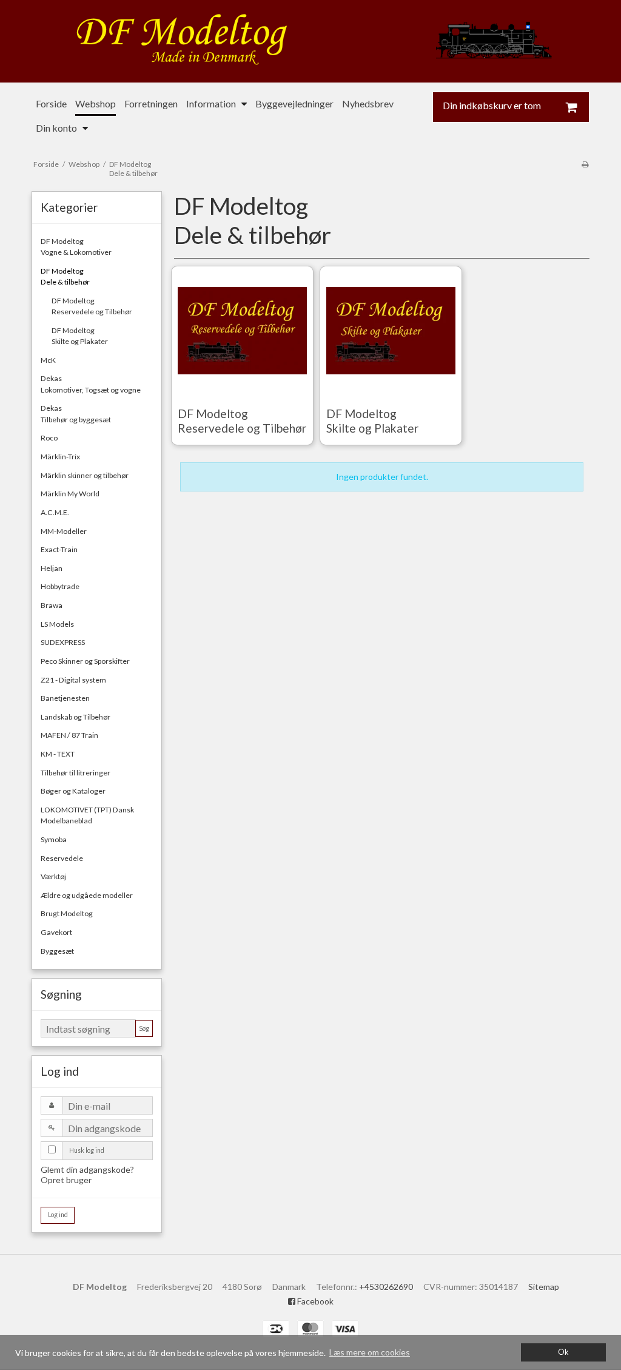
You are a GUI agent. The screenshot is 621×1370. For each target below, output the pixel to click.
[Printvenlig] (584, 164)
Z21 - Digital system (73, 679)
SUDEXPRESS (63, 642)
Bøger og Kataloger (73, 790)
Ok (563, 1352)
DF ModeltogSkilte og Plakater (80, 336)
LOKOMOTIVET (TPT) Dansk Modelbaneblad (87, 815)
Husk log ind (86, 1150)
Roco (49, 437)
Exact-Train (59, 549)
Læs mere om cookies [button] (369, 1352)
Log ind (58, 1214)
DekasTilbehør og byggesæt (76, 413)
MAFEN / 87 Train (69, 735)
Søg (144, 1028)
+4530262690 (386, 1286)
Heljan (51, 568)
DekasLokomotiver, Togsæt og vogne (91, 384)
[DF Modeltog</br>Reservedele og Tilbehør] (242, 331)
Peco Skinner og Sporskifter (85, 661)
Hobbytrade (60, 586)
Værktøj (53, 876)
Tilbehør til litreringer (75, 772)
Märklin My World (70, 493)
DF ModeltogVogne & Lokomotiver (76, 247)
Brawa (51, 605)
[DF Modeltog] (310, 41)
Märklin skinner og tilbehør (85, 475)
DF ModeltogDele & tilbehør (65, 276)
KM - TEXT (58, 753)
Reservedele (62, 858)
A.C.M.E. (55, 512)
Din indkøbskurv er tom (492, 105)
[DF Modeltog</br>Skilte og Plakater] (390, 331)
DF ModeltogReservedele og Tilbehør (92, 306)
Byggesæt (57, 951)
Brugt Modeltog (67, 913)
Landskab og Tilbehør (75, 716)
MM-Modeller (64, 531)
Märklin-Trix (60, 456)
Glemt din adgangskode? (87, 1169)
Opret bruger (66, 1180)
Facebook (314, 1301)
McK (48, 360)
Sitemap (543, 1286)
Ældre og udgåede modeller (87, 895)
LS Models (57, 624)
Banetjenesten (65, 698)
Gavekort (56, 932)
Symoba (54, 839)
